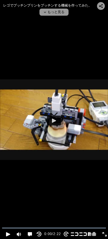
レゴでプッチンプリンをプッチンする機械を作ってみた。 (47, 5)
